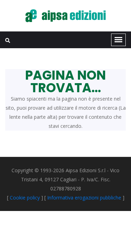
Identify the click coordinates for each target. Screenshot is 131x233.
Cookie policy (25, 197)
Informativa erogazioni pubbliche (84, 197)
